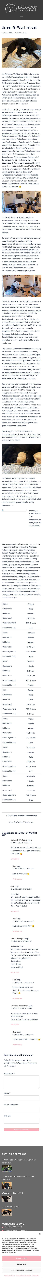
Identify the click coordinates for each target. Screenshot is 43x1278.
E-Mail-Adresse (11, 1104)
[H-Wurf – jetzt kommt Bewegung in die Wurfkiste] (7, 1185)
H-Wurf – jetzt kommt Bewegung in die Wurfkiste (18, 1177)
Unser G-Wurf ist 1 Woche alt (21, 822)
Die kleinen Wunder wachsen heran (22, 816)
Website (7, 1116)
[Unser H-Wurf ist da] (7, 1212)
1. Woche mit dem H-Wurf (12, 1193)
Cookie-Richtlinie (9, 1275)
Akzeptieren (21, 1258)
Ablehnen (21, 1264)
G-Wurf (18, 33)
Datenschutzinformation (23, 1275)
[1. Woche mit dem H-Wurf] (7, 1199)
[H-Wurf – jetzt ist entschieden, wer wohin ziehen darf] (7, 1168)
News (25, 33)
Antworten (15, 859)
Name (7, 1093)
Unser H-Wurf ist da (10, 1206)
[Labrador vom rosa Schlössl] (21, 7)
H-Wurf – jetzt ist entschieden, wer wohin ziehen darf (19, 1161)
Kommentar (9, 1073)
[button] (40, 1234)
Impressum (35, 1275)
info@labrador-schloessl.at (16, 1231)
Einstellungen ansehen (21, 1270)
